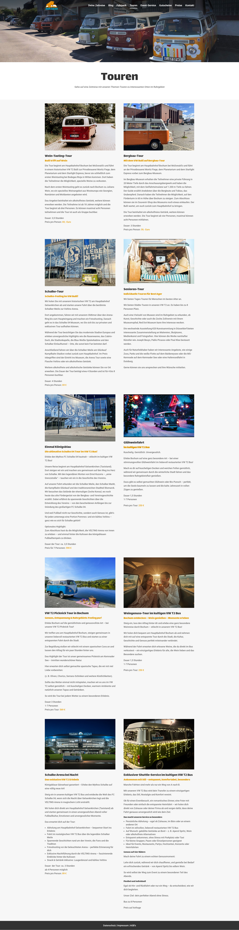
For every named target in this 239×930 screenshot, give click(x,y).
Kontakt (189, 5)
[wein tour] (159, 607)
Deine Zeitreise (96, 5)
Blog (110, 5)
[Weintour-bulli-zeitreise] (80, 149)
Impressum (123, 925)
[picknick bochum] (80, 607)
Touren (133, 5)
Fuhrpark (121, 5)
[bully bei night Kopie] (80, 768)
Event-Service (148, 5)
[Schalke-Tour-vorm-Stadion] (80, 440)
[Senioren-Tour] (159, 283)
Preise (178, 5)
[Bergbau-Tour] (159, 149)
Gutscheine (165, 5)
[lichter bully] (159, 768)
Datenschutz (109, 925)
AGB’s (133, 925)
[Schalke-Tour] (80, 285)
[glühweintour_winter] (159, 436)
